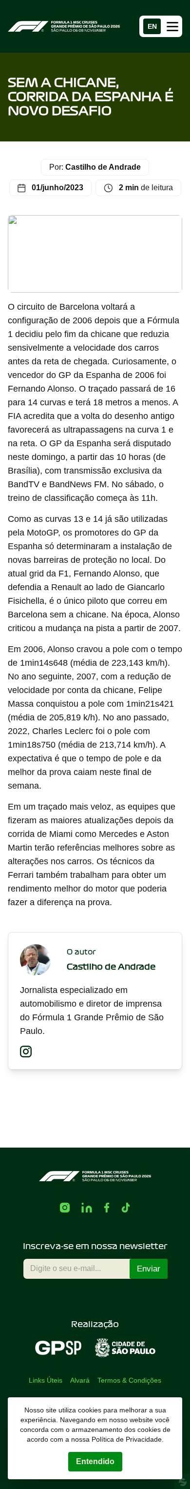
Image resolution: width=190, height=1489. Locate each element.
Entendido (95, 1461)
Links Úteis (45, 1380)
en (152, 26)
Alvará (80, 1380)
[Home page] (64, 26)
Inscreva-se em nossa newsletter (95, 1246)
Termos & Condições (129, 1380)
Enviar (148, 1268)
